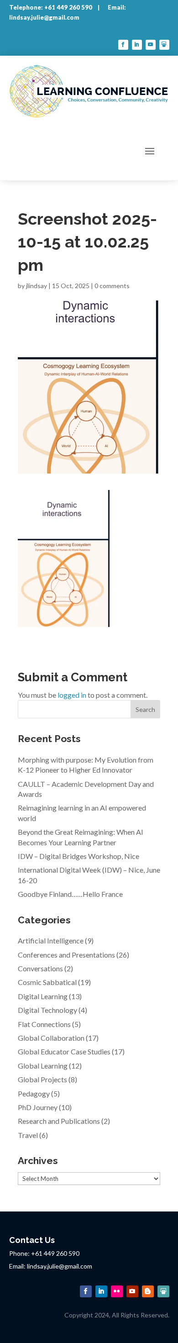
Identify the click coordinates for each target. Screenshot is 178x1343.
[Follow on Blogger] (148, 1291)
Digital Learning (43, 996)
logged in (72, 694)
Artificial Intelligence (51, 940)
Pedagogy (34, 1093)
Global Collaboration (51, 1037)
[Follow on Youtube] (151, 45)
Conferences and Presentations (66, 954)
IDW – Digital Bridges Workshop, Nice (78, 856)
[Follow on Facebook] (123, 45)
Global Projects (42, 1079)
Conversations (40, 968)
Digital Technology (47, 1010)
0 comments (112, 286)
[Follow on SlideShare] (164, 45)
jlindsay (36, 286)
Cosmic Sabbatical (47, 982)
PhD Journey (38, 1107)
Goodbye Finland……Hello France (70, 894)
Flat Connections (44, 1024)
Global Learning (43, 1065)
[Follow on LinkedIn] (137, 45)
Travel (28, 1135)
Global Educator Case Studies (64, 1051)
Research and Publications (59, 1121)
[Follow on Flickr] (117, 1291)
